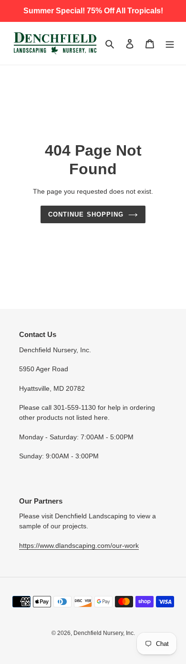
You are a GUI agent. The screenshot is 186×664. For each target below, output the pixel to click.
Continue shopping (86, 214)
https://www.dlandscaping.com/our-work (79, 545)
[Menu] (170, 43)
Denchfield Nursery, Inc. (104, 633)
